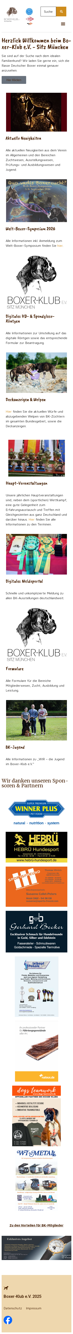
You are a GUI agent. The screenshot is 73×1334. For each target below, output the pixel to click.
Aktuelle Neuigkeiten (23, 138)
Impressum (33, 1308)
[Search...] (61, 11)
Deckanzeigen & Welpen (26, 399)
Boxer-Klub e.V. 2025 (22, 1296)
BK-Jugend (15, 747)
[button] (63, 23)
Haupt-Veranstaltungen (26, 483)
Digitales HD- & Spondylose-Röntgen (30, 318)
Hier (9, 411)
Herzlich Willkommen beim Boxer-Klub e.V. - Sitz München (36, 43)
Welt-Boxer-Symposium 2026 (30, 229)
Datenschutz (13, 1308)
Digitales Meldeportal (24, 581)
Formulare (15, 668)
